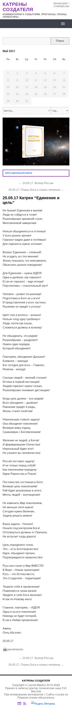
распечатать (15, 649)
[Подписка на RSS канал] (26, 703)
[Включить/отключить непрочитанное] (19, 703)
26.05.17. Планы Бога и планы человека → (36, 189)
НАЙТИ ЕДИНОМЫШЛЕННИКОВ (18, 173)
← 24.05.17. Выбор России (36, 183)
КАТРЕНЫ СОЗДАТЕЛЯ (36, 680)
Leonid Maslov (37, 685)
